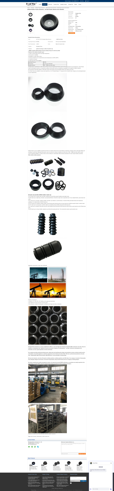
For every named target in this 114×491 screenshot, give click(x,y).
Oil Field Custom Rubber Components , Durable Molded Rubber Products (63, 477)
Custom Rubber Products (62, 474)
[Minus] (111, 463)
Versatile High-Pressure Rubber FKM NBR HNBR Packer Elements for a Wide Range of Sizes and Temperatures (69, 470)
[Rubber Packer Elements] (49, 23)
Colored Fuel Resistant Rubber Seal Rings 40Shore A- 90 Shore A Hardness (48, 480)
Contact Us (70, 4)
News (75, 4)
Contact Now (83, 453)
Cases (79, 4)
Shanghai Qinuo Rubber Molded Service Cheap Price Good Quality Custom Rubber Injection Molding (62, 480)
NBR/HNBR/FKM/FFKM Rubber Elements (33, 467)
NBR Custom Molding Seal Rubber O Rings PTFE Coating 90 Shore (63, 486)
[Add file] (90, 489)
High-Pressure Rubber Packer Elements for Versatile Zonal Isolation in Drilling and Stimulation (80, 469)
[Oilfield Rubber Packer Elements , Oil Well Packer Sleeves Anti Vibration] (30, 20)
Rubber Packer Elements (40, 7)
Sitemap (56, 488)
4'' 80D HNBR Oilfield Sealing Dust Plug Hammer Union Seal (33, 480)
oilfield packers (39, 436)
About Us (50, 4)
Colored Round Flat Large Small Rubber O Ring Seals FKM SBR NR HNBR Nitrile (48, 486)
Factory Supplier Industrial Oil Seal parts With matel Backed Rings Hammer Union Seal (33, 478)
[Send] (111, 489)
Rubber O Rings (45, 474)
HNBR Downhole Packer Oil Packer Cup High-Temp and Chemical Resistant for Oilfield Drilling (57, 469)
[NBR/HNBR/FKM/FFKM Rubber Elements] (33, 463)
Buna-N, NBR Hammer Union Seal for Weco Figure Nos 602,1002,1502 (34, 486)
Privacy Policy (33, 490)
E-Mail (53, 488)
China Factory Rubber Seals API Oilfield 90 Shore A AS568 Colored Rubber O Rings (47, 478)
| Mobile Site (60, 488)
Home (40, 4)
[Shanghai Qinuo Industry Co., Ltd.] (31, 4)
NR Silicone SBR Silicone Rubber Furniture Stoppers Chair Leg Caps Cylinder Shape (62, 483)
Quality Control (63, 4)
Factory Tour (56, 4)
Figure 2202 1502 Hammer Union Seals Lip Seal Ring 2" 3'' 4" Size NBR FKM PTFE (34, 483)
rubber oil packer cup (45, 436)
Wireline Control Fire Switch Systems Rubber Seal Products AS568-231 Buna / (48, 483)
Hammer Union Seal (32, 474)
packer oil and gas (33, 436)
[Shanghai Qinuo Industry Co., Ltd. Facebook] (71, 483)
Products (45, 4)
